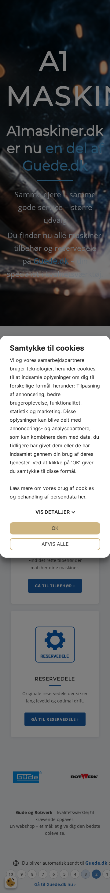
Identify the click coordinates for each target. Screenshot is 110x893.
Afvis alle (55, 544)
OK (55, 528)
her (81, 497)
